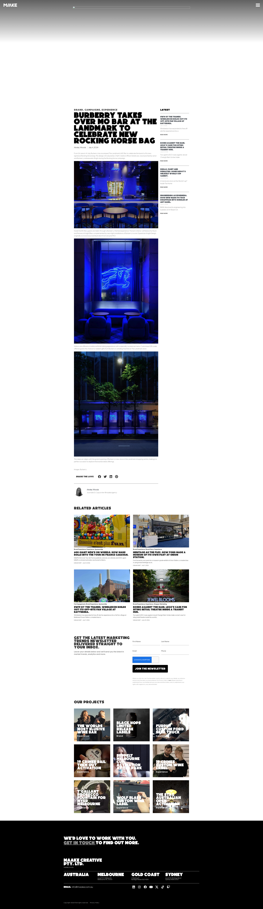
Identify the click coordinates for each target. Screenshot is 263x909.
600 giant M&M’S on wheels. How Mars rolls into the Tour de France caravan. (101, 553)
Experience (109, 110)
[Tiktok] (163, 887)
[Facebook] (145, 887)
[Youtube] (151, 887)
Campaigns (92, 110)
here (170, 680)
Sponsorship (99, 549)
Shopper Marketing (160, 604)
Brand (78, 110)
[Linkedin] (134, 887)
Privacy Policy (94, 902)
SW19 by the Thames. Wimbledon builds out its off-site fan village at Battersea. (100, 609)
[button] (99, 476)
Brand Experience (80, 549)
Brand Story (150, 549)
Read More (164, 134)
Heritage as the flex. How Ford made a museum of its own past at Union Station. (159, 555)
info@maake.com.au (82, 887)
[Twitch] (168, 887)
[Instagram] (139, 887)
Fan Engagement (79, 604)
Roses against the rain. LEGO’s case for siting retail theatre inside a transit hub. (160, 609)
